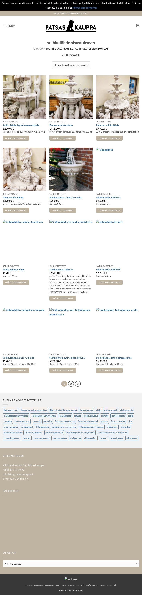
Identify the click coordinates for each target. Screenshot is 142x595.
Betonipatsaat (11, 410)
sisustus (26, 438)
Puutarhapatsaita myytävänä (112, 432)
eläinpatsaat (110, 410)
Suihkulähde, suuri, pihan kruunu (67, 357)
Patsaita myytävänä (88, 421)
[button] (9, 25)
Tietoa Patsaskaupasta (39, 585)
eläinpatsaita (126, 410)
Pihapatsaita (42, 427)
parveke (8, 421)
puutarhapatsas (11, 438)
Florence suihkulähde (61, 125)
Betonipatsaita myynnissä (34, 410)
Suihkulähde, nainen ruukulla (18, 357)
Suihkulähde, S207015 (108, 269)
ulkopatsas (131, 438)
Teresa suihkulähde (13, 197)
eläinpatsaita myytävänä (43, 415)
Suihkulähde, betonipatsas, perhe (114, 357)
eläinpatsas (65, 415)
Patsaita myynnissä (65, 421)
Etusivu (38, 48)
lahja (130, 415)
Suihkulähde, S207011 (108, 197)
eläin (98, 410)
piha (130, 421)
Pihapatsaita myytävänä (91, 427)
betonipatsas (86, 410)
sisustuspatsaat (41, 438)
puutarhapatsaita (54, 432)
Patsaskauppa (118, 421)
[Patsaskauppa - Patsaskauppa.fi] (71, 26)
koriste (104, 415)
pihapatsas (112, 427)
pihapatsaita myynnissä (64, 427)
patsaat (36, 421)
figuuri (77, 415)
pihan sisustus (11, 427)
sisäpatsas (75, 438)
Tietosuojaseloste (67, 585)
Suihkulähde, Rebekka (61, 269)
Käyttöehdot (89, 585)
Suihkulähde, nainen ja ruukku (65, 197)
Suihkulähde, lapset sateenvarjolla (21, 125)
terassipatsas (116, 438)
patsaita (47, 421)
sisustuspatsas (59, 438)
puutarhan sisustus (13, 432)
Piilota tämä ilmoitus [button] (84, 7)
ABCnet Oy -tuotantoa (71, 590)
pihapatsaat (27, 427)
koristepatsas (118, 415)
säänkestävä (90, 438)
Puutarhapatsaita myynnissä (80, 432)
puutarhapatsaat (34, 432)
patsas (104, 421)
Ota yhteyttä (108, 585)
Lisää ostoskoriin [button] (16, 138)
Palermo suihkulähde (107, 125)
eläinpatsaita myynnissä (16, 415)
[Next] (78, 384)
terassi (103, 438)
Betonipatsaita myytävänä (63, 410)
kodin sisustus (91, 415)
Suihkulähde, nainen (13, 269)
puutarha (125, 427)
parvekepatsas (22, 421)
